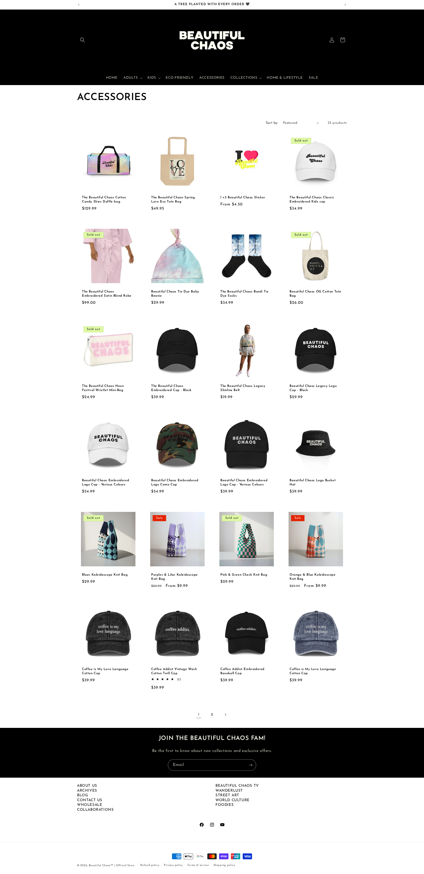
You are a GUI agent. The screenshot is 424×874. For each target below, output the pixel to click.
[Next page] (225, 714)
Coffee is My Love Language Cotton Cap (105, 671)
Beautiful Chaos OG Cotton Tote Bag (315, 293)
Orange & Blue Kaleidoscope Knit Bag (313, 577)
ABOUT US (87, 786)
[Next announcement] (345, 4)
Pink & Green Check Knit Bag (243, 574)
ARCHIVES (87, 791)
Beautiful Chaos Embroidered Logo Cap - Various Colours (105, 482)
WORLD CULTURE (232, 800)
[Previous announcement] (78, 4)
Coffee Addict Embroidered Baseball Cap (242, 671)
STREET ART (227, 795)
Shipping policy (224, 865)
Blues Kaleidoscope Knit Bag (105, 574)
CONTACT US (89, 800)
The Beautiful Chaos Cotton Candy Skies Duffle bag (104, 199)
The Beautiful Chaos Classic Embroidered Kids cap (312, 199)
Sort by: (272, 123)
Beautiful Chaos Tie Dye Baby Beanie (175, 293)
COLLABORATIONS (95, 810)
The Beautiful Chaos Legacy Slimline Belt (242, 388)
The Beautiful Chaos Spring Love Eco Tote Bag (173, 199)
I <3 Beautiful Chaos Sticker (242, 197)
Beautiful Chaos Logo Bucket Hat (313, 482)
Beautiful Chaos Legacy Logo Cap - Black (313, 388)
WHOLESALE (89, 805)
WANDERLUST (229, 791)
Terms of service (198, 865)
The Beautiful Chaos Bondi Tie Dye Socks (244, 293)
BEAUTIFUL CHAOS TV (237, 786)
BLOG (82, 795)
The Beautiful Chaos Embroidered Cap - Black (171, 388)
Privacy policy (173, 865)
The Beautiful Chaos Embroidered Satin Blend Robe (107, 293)
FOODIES (224, 805)
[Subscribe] (250, 765)
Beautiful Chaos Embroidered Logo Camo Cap (174, 482)
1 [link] (198, 715)
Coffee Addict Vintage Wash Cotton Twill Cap (174, 671)
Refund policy (149, 865)
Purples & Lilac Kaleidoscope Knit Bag (174, 577)
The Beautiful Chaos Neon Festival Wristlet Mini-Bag (103, 388)
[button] (82, 40)
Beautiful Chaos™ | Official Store (112, 865)
